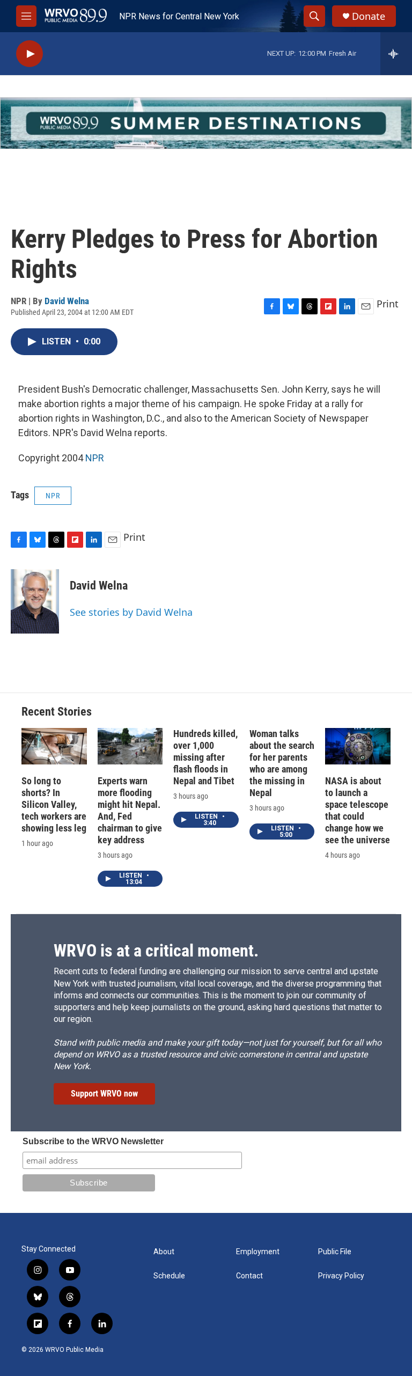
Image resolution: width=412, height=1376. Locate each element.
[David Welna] (35, 601)
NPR (94, 457)
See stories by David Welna (131, 612)
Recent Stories (56, 711)
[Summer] (206, 123)
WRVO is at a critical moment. (156, 950)
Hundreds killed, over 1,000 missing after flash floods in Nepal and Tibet (205, 757)
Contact (249, 1276)
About (163, 1252)
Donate (368, 16)
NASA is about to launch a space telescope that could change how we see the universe (357, 810)
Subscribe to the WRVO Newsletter (93, 1141)
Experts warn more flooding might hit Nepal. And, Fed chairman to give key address (130, 810)
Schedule (169, 1276)
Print (388, 303)
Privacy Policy (341, 1276)
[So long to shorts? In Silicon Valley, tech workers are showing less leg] (54, 746)
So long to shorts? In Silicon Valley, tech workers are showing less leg (53, 804)
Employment (257, 1252)
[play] (29, 54)
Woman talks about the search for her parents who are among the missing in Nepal (281, 763)
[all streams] (396, 53)
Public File (334, 1252)
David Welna (67, 301)
